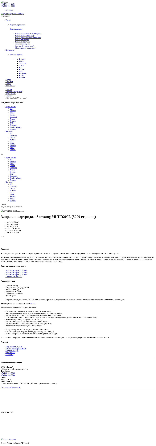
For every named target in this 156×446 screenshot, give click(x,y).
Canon (21, 61)
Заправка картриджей (17, 25)
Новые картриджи (16, 55)
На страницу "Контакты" (11, 387)
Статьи (8, 84)
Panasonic (22, 73)
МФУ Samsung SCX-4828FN (16, 275)
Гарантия (9, 82)
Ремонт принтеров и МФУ (15, 349)
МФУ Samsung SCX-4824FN (16, 270)
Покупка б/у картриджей (24, 46)
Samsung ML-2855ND (13, 277)
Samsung (22, 63)
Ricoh (21, 75)
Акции (8, 80)
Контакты (9, 10)
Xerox (21, 65)
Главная (8, 90)
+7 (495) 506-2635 (8, 4)
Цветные (8, 131)
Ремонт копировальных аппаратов (28, 34)
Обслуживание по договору (25, 48)
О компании (10, 86)
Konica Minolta (15, 127)
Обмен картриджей (22, 44)
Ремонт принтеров (16, 29)
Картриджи (9, 50)
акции (32, 304)
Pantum (22, 78)
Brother (22, 69)
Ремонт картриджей (22, 42)
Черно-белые (10, 94)
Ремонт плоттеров (22, 40)
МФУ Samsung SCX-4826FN (16, 273)
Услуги (8, 20)
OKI (20, 71)
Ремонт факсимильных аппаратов (28, 38)
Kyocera (22, 59)
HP (20, 67)
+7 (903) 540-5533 (8, 6)
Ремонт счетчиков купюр (24, 36)
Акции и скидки (11, 351)
